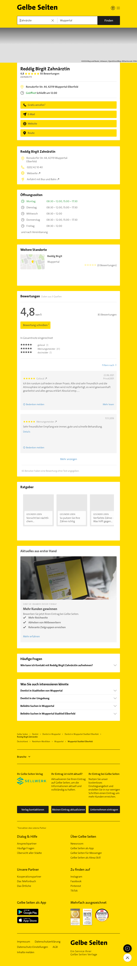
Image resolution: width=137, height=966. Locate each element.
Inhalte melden (25, 952)
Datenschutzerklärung (47, 941)
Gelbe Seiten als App (82, 848)
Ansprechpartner (27, 843)
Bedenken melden (35, 404)
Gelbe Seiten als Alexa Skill (86, 857)
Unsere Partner (28, 869)
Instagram (76, 876)
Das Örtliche (24, 886)
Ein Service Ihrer (84, 953)
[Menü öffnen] (118, 8)
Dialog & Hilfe (27, 836)
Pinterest (76, 886)
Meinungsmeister (45, 421)
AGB (55, 947)
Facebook (76, 881)
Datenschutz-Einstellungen (32, 947)
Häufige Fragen (25, 848)
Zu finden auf (80, 869)
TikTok (74, 890)
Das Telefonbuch (26, 881)
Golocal (40, 378)
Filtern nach (108, 365)
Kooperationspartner (29, 876)
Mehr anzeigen (68, 459)
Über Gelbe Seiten (83, 836)
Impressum (23, 941)
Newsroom (77, 843)
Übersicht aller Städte (29, 853)
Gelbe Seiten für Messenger (86, 853)
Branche (21, 756)
